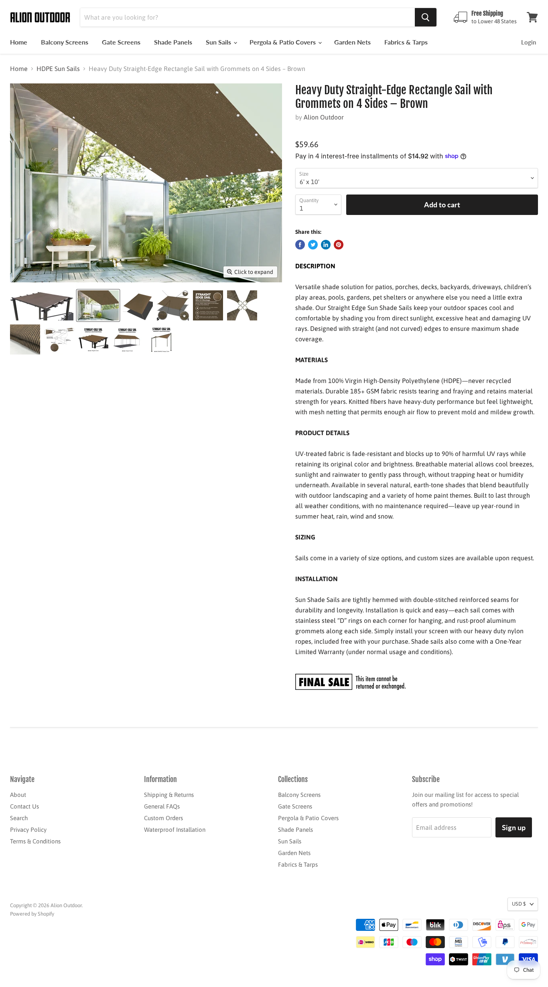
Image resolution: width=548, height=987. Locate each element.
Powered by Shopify (32, 914)
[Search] (425, 17)
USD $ (519, 904)
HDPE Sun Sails (58, 68)
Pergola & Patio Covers (283, 42)
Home (18, 42)
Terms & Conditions (35, 841)
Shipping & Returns (169, 794)
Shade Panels (173, 42)
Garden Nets (352, 42)
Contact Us (24, 806)
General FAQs (162, 806)
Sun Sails (219, 42)
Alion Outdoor (324, 117)
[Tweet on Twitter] (313, 244)
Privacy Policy (28, 829)
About (18, 794)
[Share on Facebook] (300, 244)
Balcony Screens (64, 42)
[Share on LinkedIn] (326, 244)
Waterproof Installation (174, 829)
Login (528, 42)
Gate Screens (121, 42)
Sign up (514, 827)
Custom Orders (163, 818)
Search (19, 818)
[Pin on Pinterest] (338, 244)
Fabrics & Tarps (406, 42)
